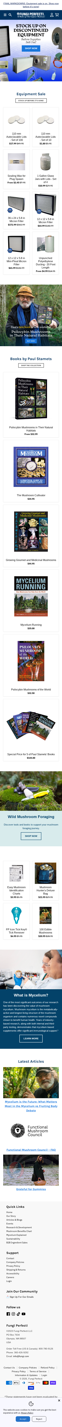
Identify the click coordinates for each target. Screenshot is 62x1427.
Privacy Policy (27, 1413)
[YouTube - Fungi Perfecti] (23, 1314)
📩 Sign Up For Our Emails (20, 1297)
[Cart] (57, 15)
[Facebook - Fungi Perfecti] (8, 1314)
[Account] (52, 15)
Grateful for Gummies (31, 1189)
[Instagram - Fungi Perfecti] (13, 1314)
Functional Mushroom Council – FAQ (31, 1150)
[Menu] (5, 15)
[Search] (10, 15)
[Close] (59, 1400)
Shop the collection (31, 365)
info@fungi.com (21, 1356)
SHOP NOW (31, 48)
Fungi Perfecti (35, 1378)
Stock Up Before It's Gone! (31, 100)
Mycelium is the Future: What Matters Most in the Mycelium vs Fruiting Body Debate (31, 1106)
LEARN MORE (31, 1038)
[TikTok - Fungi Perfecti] (18, 1314)
